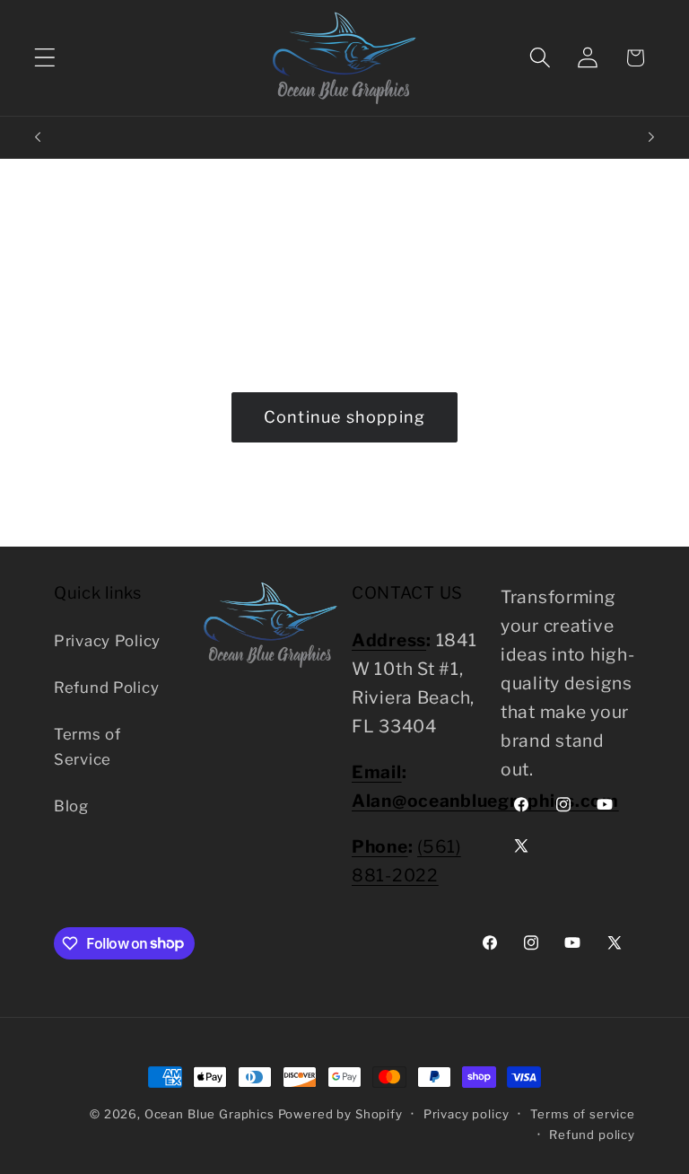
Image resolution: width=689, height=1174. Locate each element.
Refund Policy (106, 688)
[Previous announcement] (37, 137)
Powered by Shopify (340, 1114)
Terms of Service (87, 746)
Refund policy (592, 1134)
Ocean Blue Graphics (209, 1114)
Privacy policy (466, 1114)
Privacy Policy (107, 641)
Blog (71, 806)
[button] (45, 58)
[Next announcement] (651, 137)
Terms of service (582, 1114)
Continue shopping (344, 416)
